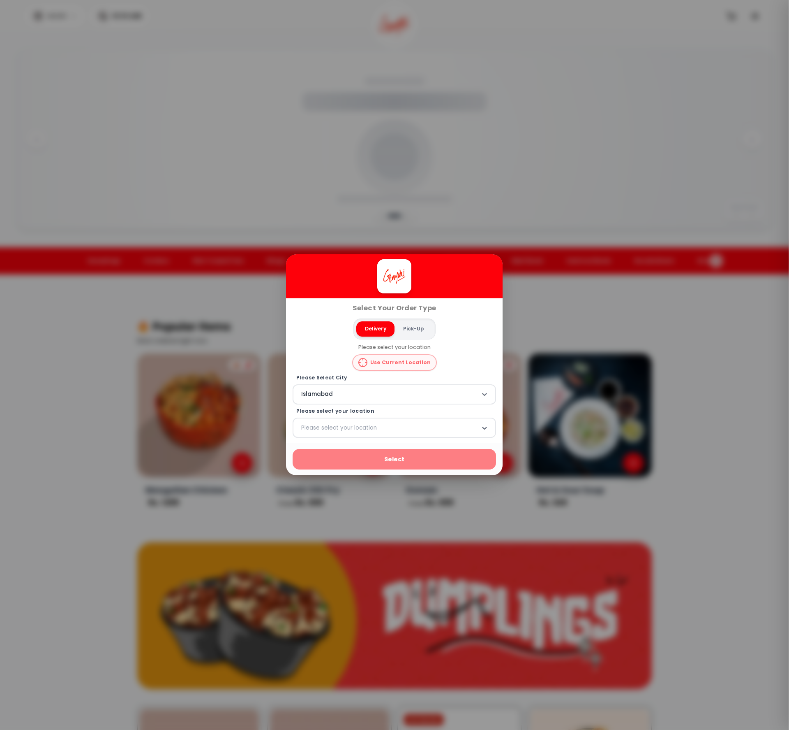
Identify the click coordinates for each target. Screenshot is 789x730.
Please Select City (321, 377)
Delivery (375, 328)
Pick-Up (413, 328)
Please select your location (335, 411)
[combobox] (302, 395)
